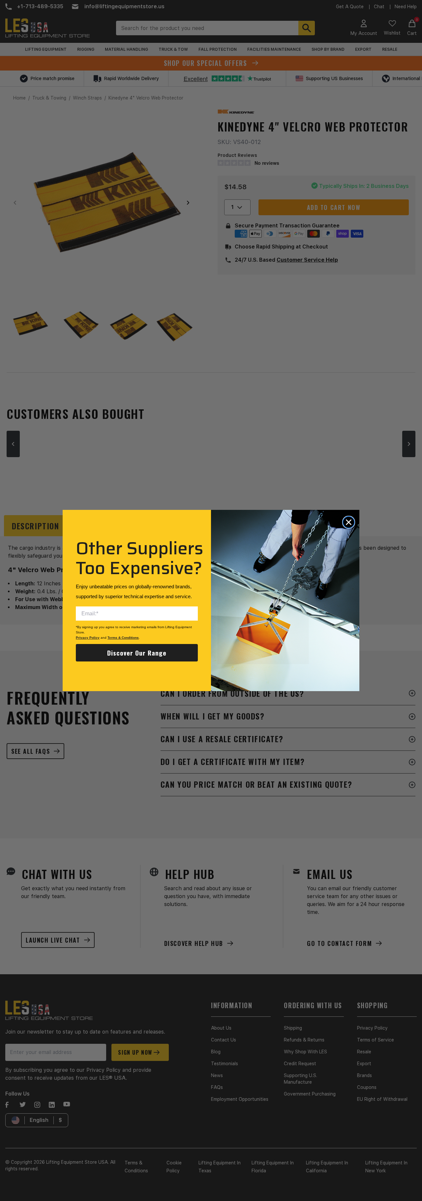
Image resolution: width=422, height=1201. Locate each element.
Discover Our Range (136, 652)
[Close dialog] (348, 522)
